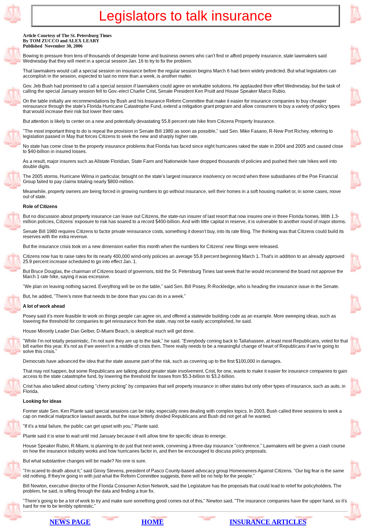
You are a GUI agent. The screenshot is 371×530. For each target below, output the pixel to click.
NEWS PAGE (70, 522)
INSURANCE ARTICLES (268, 522)
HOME (152, 522)
